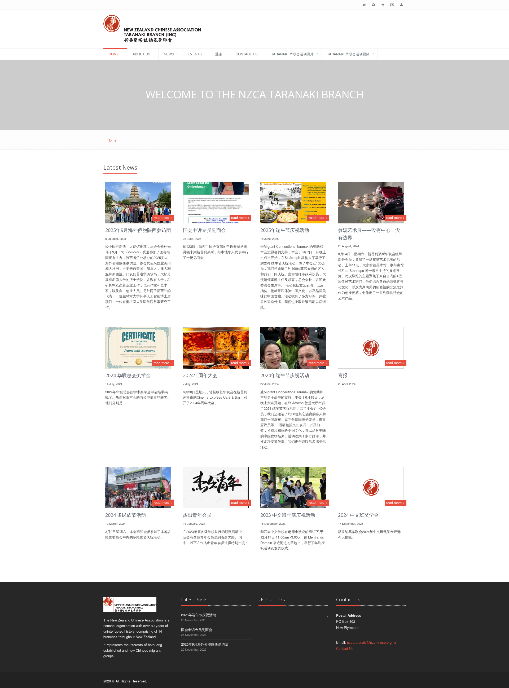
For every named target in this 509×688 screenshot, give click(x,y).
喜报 (343, 375)
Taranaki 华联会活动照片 (292, 53)
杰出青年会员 (197, 515)
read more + (163, 217)
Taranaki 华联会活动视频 (348, 53)
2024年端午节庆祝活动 (284, 375)
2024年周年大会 (200, 375)
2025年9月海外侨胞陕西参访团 (138, 230)
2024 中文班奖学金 (358, 515)
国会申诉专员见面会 (204, 230)
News (169, 53)
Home (114, 53)
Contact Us (247, 53)
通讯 (218, 53)
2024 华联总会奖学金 (128, 375)
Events (195, 53)
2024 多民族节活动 (125, 515)
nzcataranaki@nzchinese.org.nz (371, 642)
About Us (141, 53)
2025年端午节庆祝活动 (284, 230)
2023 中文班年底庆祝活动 (287, 515)
